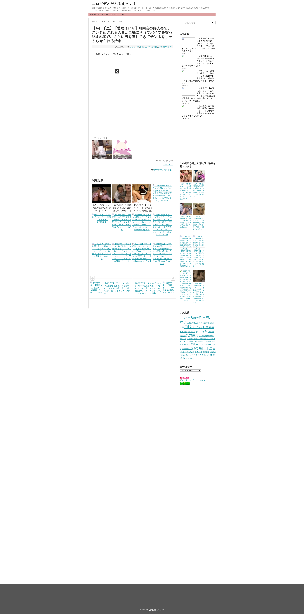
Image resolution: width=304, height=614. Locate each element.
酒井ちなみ (189, 355)
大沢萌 (183, 336)
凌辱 (165, 47)
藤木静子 (206, 352)
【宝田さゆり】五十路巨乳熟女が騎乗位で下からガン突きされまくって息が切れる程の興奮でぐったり (198, 61)
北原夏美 (208, 327)
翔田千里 (167, 170)
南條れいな (191, 332)
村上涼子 (188, 341)
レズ (142, 47)
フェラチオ (134, 47)
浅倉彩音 (186, 345)
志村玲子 (197, 339)
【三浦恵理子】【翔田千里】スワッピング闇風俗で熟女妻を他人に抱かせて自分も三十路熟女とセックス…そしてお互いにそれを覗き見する (198, 257)
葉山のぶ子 (190, 352)
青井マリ (206, 355)
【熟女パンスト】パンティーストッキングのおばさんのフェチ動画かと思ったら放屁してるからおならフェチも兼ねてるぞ (142, 211)
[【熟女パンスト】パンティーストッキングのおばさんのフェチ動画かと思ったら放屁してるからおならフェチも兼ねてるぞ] (142, 193)
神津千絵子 (186, 349)
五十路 (154, 47)
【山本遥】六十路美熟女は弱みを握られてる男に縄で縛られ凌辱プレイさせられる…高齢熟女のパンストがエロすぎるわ (122, 211)
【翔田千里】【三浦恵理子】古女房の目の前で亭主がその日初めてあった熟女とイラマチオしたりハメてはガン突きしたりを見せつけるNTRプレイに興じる (185, 292)
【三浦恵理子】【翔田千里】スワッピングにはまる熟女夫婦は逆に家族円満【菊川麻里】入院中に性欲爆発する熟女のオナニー (198, 224)
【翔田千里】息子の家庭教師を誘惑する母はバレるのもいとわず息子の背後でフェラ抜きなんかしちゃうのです (198, 190)
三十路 (148, 47)
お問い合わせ (95, 14)
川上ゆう (190, 339)
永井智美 (201, 341)
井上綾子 (196, 323)
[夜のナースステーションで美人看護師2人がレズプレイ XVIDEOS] (102, 193)
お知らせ (105, 14)
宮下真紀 (202, 336)
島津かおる (183, 339)
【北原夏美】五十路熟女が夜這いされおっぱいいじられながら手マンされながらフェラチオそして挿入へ (198, 111)
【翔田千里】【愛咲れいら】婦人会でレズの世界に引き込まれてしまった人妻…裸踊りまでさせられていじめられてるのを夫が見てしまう (185, 191)
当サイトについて (117, 14)
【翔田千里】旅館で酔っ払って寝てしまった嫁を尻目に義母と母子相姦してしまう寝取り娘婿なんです (185, 222)
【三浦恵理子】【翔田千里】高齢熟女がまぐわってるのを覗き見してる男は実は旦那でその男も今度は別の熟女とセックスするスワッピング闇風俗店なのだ (185, 257)
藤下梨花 (198, 352)
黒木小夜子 (190, 358)
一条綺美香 (195, 317)
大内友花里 (211, 332)
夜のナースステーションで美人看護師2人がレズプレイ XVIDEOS (102, 208)
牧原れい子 (206, 345)
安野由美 (192, 335)
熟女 (169, 47)
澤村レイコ (196, 344)
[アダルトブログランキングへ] (184, 378)
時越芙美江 (205, 339)
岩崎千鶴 (209, 335)
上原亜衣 (190, 323)
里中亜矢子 (198, 355)
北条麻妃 (183, 332)
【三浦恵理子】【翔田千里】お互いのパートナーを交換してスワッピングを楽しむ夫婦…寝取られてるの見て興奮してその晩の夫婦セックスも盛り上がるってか (198, 293)
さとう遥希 (183, 318)
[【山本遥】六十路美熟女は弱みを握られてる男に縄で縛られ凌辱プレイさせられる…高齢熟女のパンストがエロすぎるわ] (122, 193)
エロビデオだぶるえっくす (114, 4)
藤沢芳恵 (213, 352)
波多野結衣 (207, 341)
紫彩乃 (194, 348)
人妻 (160, 47)
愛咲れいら (158, 170)
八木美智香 (204, 323)
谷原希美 (182, 355)
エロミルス (168, 165)
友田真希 (201, 331)
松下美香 (194, 341)
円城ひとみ (193, 327)
